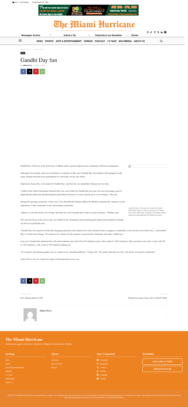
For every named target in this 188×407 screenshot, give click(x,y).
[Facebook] (155, 32)
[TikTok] (151, 32)
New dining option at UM (32, 297)
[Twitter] (158, 32)
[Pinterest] (36, 71)
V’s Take (9, 375)
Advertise (55, 360)
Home (22, 49)
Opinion (9, 371)
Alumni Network (162, 369)
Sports (8, 363)
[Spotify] (165, 32)
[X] (29, 71)
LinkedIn (103, 375)
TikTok (103, 371)
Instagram (104, 363)
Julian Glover (27, 65)
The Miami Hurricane (24, 339)
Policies (54, 367)
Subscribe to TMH (162, 361)
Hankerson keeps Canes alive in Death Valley (147, 297)
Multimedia (10, 378)
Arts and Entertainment (15, 367)
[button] (161, 41)
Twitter (103, 367)
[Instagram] (148, 32)
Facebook (104, 360)
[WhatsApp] (42, 71)
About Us (9, 382)
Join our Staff (56, 363)
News (29, 49)
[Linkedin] (162, 32)
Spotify (103, 378)
